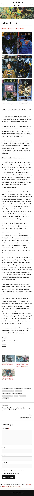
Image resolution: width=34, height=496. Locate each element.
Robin (16, 395)
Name (4, 447)
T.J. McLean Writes (17, 3)
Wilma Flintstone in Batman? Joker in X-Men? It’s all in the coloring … (22, 364)
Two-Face (5, 398)
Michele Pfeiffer (7, 395)
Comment (5, 428)
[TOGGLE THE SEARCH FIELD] (31, 4)
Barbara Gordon (8, 388)
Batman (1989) (18, 388)
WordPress (20, 492)
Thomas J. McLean (7, 28)
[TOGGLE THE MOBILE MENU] (3, 4)
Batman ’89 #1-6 (9, 22)
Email (4, 455)
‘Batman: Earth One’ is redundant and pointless (7, 363)
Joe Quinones (6, 393)
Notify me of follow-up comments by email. (14, 470)
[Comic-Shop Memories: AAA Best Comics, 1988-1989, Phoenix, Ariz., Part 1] (8, 372)
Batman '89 (28, 388)
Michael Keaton (17, 393)
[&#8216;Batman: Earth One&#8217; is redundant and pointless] (8, 358)
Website (4, 462)
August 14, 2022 (19, 28)
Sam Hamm (23, 395)
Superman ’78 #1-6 (26, 418)
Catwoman (19, 390)
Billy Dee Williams (8, 390)
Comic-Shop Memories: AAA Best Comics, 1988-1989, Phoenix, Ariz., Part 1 (8, 379)
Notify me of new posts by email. (11, 473)
